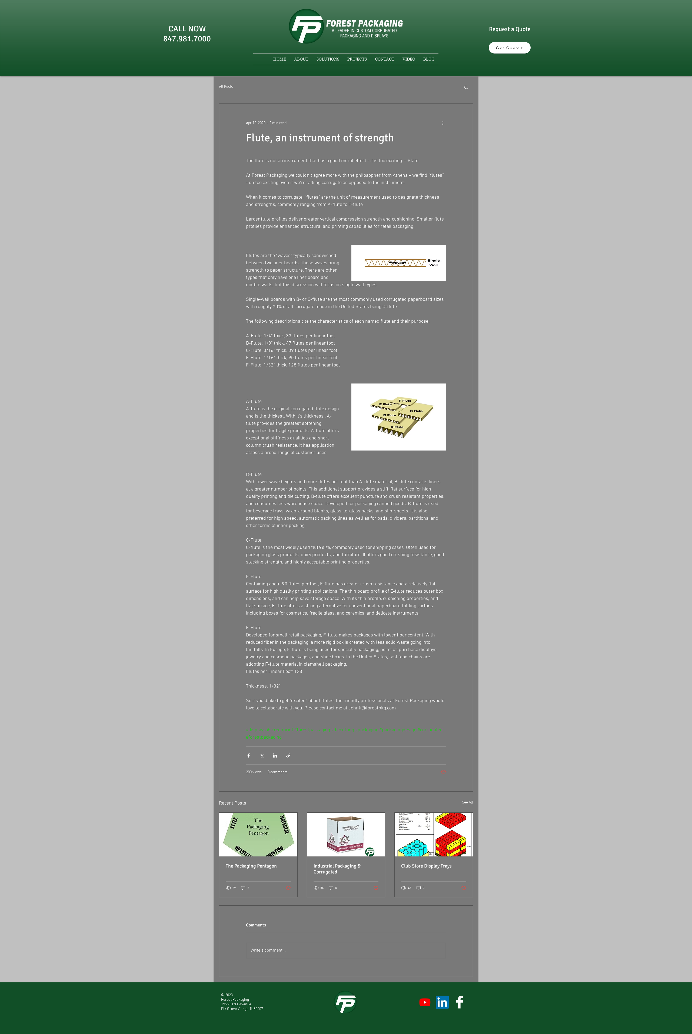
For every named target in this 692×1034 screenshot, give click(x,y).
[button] (466, 87)
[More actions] (443, 123)
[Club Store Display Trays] (434, 834)
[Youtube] (424, 1002)
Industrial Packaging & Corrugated (337, 869)
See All (467, 802)
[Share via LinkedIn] (275, 755)
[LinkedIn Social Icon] (442, 1002)
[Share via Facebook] (248, 755)
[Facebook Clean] (459, 1002)
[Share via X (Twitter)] (261, 755)
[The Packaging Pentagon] (258, 834)
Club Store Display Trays (426, 866)
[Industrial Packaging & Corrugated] (346, 834)
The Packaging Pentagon (251, 866)
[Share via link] (288, 755)
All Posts (226, 87)
